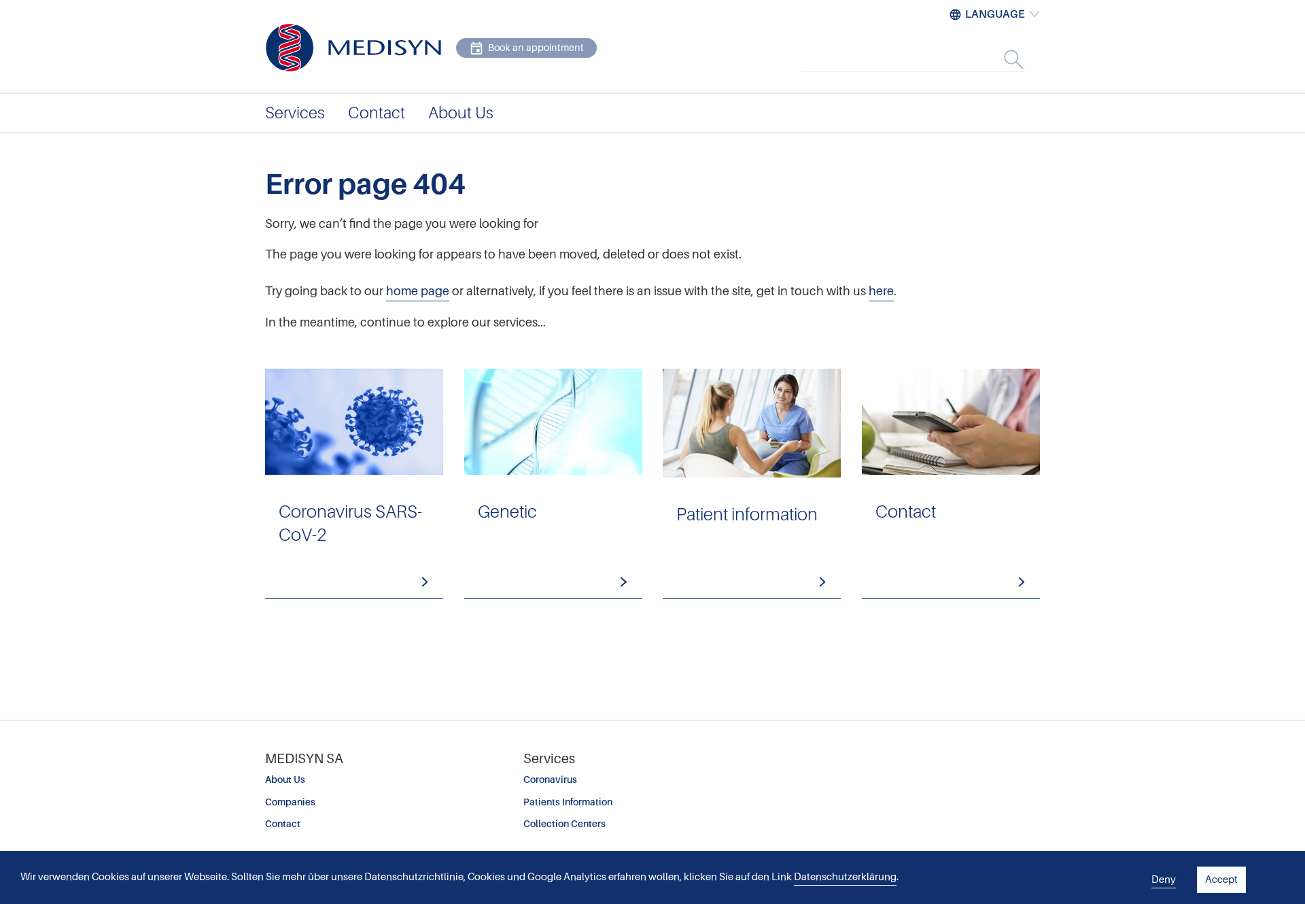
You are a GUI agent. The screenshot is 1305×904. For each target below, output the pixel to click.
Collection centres (951, 484)
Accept (1221, 879)
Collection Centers (564, 823)
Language (995, 14)
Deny (1163, 879)
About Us (285, 779)
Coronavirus (550, 779)
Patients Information (567, 802)
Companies (290, 802)
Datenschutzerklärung (845, 876)
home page (417, 291)
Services (295, 113)
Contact (282, 823)
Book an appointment (536, 47)
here (881, 291)
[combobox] (927, 59)
